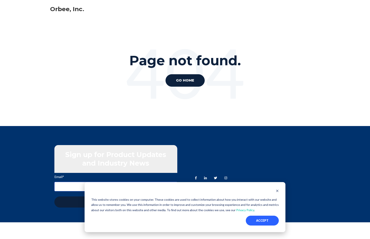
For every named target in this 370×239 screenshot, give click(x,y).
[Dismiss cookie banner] (277, 191)
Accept (262, 220)
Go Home (185, 80)
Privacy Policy (245, 210)
